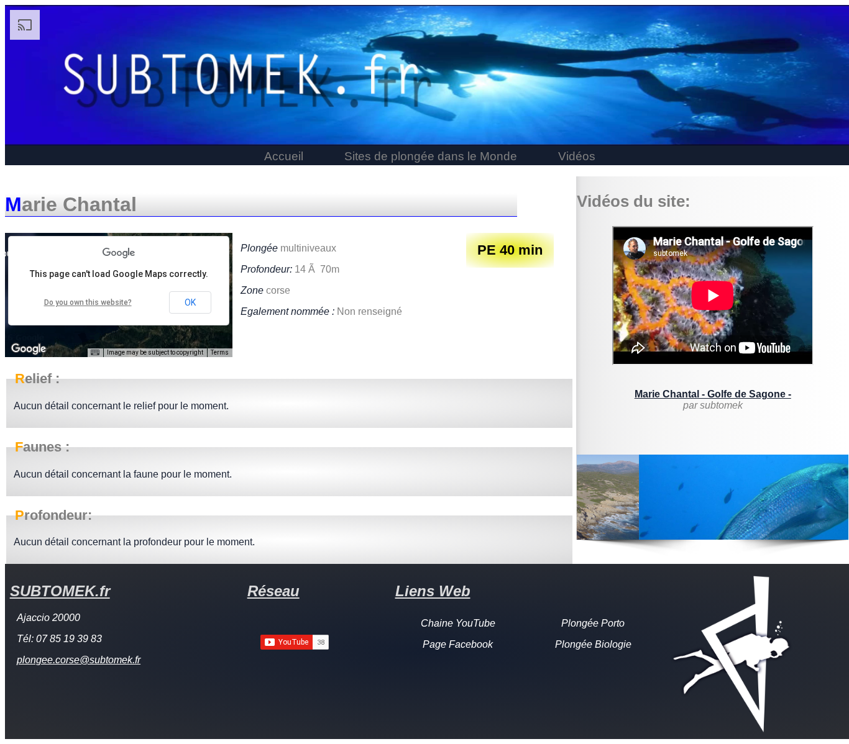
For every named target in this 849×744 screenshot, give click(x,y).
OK (190, 302)
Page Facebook (458, 644)
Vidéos (576, 156)
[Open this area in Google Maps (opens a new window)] (28, 349)
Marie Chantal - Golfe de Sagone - (713, 394)
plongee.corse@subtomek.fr (78, 660)
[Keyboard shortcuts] (95, 352)
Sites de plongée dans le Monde (430, 156)
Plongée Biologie (593, 644)
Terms (220, 352)
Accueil (283, 156)
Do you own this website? (88, 302)
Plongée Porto (593, 623)
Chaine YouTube (458, 623)
